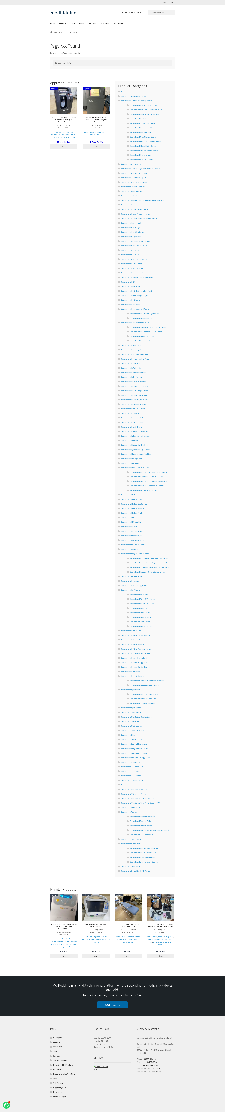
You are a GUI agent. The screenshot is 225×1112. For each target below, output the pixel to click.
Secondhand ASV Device (139, 594)
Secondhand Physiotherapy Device (135, 662)
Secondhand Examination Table (134, 372)
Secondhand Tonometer (131, 776)
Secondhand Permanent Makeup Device (145, 141)
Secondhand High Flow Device (133, 409)
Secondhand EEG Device (130, 300)
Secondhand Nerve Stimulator (142, 336)
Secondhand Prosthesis (130, 671)
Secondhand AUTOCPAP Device (142, 603)
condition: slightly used (92, 937)
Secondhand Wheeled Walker (141, 835)
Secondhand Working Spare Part (143, 703)
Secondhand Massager (130, 463)
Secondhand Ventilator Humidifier (143, 490)
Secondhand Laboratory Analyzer (134, 431)
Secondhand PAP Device (130, 590)
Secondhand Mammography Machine (136, 454)
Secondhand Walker (129, 812)
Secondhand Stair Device (131, 712)
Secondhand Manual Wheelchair (142, 857)
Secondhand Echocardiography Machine (137, 295)
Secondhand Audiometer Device (133, 187)
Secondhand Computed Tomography (136, 241)
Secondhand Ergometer (130, 363)
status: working (58, 137)
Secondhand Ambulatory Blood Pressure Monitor (140, 168)
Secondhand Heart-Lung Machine (134, 390)
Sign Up (165, 2)
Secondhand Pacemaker (130, 581)
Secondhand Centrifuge (130, 227)
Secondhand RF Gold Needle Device (144, 150)
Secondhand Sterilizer (130, 721)
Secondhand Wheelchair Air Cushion (144, 862)
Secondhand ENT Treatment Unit (134, 354)
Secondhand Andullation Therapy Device (146, 110)
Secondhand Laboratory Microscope (135, 436)
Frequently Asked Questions (131, 12)
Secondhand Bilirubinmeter (132, 205)
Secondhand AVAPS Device (140, 608)
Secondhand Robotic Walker (141, 825)
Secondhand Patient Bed (131, 631)
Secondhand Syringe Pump (131, 762)
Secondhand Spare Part (130, 690)
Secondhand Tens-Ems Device (142, 341)
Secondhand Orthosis (129, 549)
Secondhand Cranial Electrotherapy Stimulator (149, 327)
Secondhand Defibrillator (131, 264)
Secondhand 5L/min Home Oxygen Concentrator (149, 567)
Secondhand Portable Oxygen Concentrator (147, 572)
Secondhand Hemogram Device (133, 404)
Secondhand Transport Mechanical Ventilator (148, 486)
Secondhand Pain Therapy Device (134, 585)
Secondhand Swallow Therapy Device (136, 757)
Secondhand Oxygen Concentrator (135, 554)
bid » (63, 146)
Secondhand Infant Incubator (133, 418)
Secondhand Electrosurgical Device (135, 309)
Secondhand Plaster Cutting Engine (135, 667)
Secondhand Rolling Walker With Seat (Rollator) (149, 830)
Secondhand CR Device (130, 255)
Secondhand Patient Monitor (132, 644)
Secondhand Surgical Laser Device (134, 748)
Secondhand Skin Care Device (141, 159)
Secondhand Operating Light (132, 535)
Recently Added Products (63, 1065)
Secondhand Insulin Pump (131, 427)
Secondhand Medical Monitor (132, 508)
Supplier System (59, 1087)
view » (64, 956)
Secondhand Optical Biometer (133, 545)
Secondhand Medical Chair (131, 499)
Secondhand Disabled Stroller (133, 273)
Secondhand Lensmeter (130, 440)
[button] (6, 1105)
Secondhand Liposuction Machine (134, 445)
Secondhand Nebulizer (130, 526)
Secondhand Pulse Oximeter (132, 676)
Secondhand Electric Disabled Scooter (145, 848)
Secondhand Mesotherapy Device (143, 137)
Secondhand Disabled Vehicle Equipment (137, 277)
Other (123, 91)
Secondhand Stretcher (130, 735)
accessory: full (60, 132)
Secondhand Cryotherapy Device (134, 259)
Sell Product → (112, 1004)
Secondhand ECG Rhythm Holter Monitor (137, 291)
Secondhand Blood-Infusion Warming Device (139, 218)
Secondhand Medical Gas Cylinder (134, 504)
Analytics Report (60, 1096)
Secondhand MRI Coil (129, 517)
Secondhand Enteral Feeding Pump (135, 359)
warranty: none (69, 137)
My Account (118, 23)
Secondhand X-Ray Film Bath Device (135, 871)
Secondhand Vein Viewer (130, 807)
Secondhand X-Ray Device (131, 866)
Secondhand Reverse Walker (141, 821)
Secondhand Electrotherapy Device (135, 322)
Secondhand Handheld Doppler (133, 381)
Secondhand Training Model (132, 780)
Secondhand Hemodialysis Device (134, 400)
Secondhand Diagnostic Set (132, 268)
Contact (92, 23)
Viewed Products (59, 1069)
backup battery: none (165, 937)
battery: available (63, 942)
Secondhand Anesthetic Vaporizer (134, 177)
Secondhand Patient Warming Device (136, 649)
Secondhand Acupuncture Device (134, 96)
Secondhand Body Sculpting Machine (144, 114)
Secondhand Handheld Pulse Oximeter (145, 685)
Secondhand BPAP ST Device (141, 617)
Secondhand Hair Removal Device (143, 128)
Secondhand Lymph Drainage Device (135, 449)
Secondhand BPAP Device (140, 612)
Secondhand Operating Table (133, 540)
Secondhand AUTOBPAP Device (142, 599)
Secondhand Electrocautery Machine (144, 313)
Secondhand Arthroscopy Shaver (134, 182)
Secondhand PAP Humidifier (141, 626)
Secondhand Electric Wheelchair (143, 853)
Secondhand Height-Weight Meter (135, 395)
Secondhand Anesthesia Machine (134, 173)
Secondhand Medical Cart (131, 495)
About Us (62, 23)
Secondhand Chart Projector (132, 232)
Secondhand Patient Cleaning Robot (135, 635)
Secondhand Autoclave (130, 196)
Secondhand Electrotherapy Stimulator (146, 332)
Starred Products (60, 1060)
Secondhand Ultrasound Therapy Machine (137, 798)
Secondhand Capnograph (131, 223)
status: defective (96, 135)
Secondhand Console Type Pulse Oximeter (147, 680)
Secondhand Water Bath (131, 839)
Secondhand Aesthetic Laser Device (144, 105)
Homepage (57, 1038)
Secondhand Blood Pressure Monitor (135, 214)
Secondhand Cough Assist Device (134, 245)
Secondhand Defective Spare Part (143, 699)
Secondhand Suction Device (132, 739)
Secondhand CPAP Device (140, 622)
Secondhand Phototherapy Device (134, 658)
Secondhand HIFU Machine (140, 132)
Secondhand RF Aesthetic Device (143, 146)
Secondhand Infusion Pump (132, 422)
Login (172, 2)
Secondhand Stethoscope (131, 726)
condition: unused (133, 937)
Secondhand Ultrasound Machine (134, 789)
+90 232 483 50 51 (152, 1062)
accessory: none (90, 132)
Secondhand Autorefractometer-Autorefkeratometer (142, 200)
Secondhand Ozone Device (131, 576)
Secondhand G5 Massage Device (142, 123)
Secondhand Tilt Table (130, 771)
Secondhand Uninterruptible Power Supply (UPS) (140, 803)
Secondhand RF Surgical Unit (141, 318)
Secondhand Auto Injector (131, 191)
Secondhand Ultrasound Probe (133, 794)
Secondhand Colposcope (131, 236)
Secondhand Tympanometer (132, 785)
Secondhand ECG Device (130, 286)
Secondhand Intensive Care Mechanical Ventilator (150, 481)
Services (82, 23)
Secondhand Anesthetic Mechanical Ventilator (148, 472)
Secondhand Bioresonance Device (134, 209)
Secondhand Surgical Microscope (134, 753)
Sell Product (105, 23)
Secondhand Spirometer (131, 708)
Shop (73, 23)
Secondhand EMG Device (131, 345)
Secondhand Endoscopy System (133, 350)
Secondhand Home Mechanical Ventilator (146, 477)
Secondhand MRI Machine (131, 522)
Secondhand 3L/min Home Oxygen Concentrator (149, 563)
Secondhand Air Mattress (131, 164)
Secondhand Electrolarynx (131, 304)
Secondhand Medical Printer (132, 513)
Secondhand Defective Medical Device (145, 694)
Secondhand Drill (128, 282)
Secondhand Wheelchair (130, 844)
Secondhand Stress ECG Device (133, 730)
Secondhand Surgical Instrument (134, 744)
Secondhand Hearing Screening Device (136, 386)
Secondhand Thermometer (132, 767)
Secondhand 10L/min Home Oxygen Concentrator (150, 558)
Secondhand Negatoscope (131, 531)
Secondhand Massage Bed (131, 458)
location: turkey (70, 135)
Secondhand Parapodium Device (142, 816)
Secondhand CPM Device (131, 250)
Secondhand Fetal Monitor (131, 377)
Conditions (57, 1047)
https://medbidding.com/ (151, 1071)
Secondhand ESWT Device (131, 368)
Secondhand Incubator (130, 413)
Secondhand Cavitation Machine (143, 119)
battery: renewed (154, 939)
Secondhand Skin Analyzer (140, 155)
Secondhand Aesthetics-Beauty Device (136, 100)
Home (52, 23)
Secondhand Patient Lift (130, 640)
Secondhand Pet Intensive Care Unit (135, 653)
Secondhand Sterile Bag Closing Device (136, 717)
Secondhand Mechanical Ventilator (135, 467)
